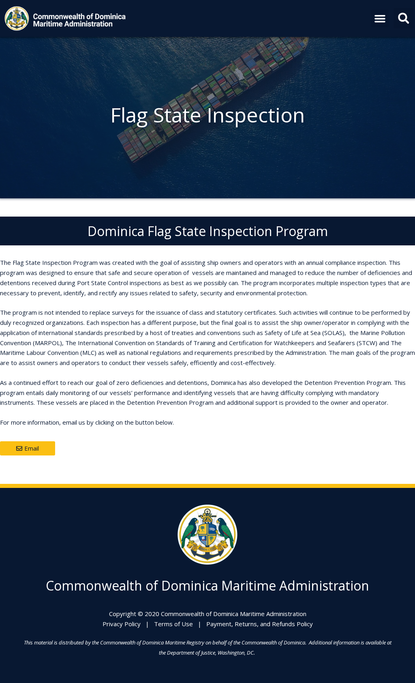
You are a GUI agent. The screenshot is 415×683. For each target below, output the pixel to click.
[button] (380, 19)
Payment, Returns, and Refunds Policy (259, 624)
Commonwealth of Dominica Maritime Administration (207, 585)
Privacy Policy (122, 624)
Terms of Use (173, 624)
